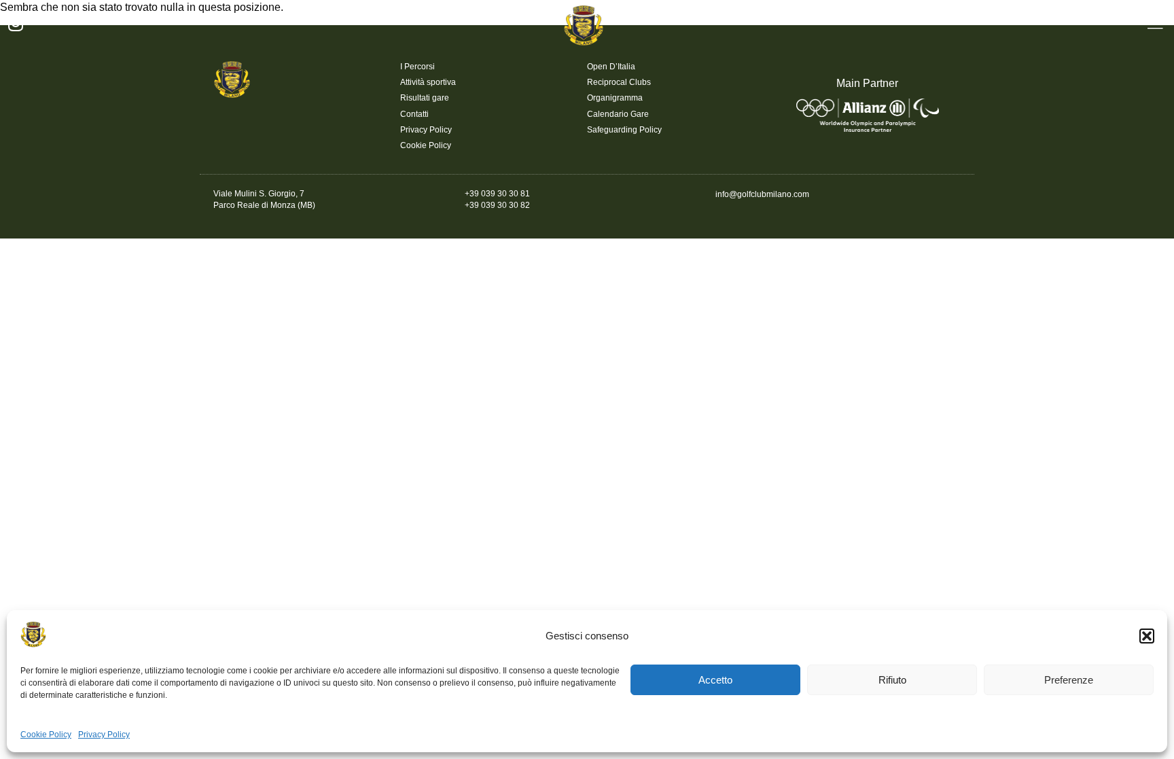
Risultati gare (424, 98)
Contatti (414, 114)
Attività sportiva (428, 82)
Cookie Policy (45, 734)
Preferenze (1068, 680)
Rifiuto (892, 680)
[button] (1147, 636)
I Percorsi (417, 66)
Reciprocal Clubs (619, 82)
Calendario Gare (618, 114)
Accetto (715, 680)
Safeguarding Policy (624, 130)
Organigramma (615, 98)
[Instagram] (15, 23)
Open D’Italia (611, 66)
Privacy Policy (104, 734)
